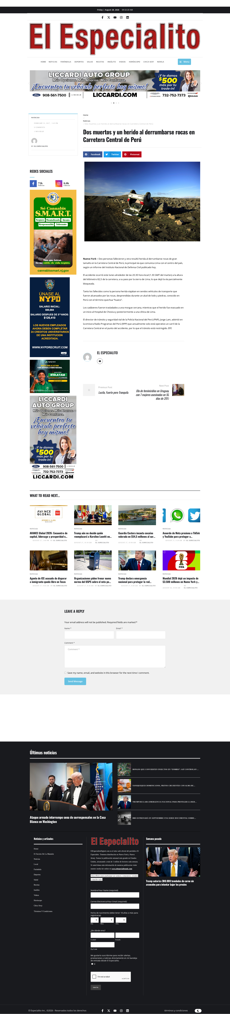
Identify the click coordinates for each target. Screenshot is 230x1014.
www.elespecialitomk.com (122, 869)
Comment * (69, 643)
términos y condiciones (176, 1010)
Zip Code (94, 949)
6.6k (66, 183)
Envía (95, 987)
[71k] (33, 183)
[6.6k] (58, 183)
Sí (94, 964)
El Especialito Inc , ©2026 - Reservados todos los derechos (57, 1010)
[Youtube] (115, 17)
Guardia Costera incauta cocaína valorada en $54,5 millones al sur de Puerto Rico (135, 536)
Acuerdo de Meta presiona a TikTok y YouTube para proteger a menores (181, 536)
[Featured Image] (48, 515)
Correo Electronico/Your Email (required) (109, 901)
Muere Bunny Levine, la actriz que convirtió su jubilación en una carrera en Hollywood (169, 882)
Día (92, 924)
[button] (28, 83)
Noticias (86, 121)
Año (117, 924)
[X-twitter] (108, 17)
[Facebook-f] (102, 17)
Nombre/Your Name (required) (104, 890)
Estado (117, 940)
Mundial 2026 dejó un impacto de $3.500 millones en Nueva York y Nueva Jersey (180, 581)
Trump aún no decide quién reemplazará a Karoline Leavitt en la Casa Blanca (92, 536)
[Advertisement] (107, 715)
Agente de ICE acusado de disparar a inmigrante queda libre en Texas (48, 580)
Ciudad (93, 940)
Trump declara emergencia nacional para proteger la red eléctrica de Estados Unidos (134, 581)
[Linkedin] (127, 17)
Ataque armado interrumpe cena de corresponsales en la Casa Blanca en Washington (68, 819)
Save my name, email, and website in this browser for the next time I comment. (108, 672)
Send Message (75, 681)
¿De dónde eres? (98, 930)
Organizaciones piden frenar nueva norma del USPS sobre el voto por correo (92, 581)
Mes (102, 924)
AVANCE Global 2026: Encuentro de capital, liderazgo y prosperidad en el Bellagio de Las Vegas (48, 536)
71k (40, 183)
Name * (67, 628)
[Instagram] (121, 17)
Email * (119, 628)
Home (85, 115)
